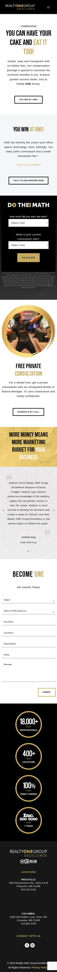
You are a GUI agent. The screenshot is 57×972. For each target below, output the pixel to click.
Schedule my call (28, 412)
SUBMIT (47, 692)
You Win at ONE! (28, 99)
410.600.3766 (28, 924)
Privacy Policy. (40, 967)
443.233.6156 (28, 889)
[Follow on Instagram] (32, 945)
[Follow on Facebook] (27, 945)
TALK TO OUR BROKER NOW (28, 180)
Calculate (28, 258)
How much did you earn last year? (28, 216)
